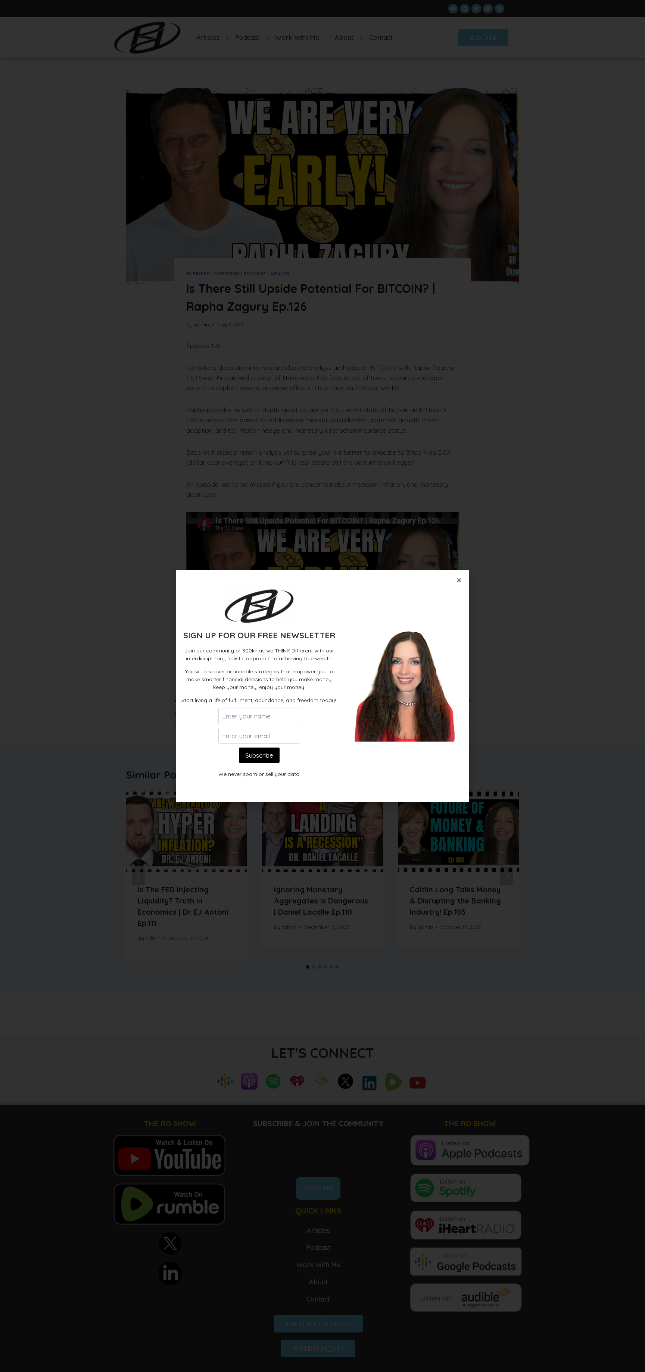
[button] (459, 580)
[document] (322, 686)
